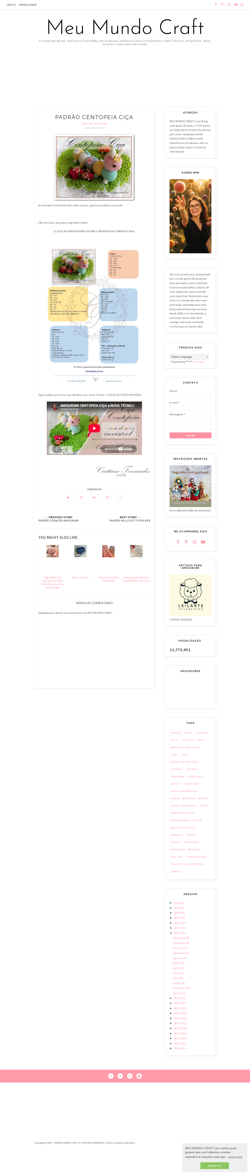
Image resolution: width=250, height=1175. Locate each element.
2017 (177, 1003)
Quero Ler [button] (215, 1165)
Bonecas (176, 834)
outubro (178, 948)
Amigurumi (178, 776)
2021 (177, 923)
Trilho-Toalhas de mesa (187, 864)
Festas (175, 783)
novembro (179, 943)
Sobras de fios (196, 856)
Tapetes (191, 834)
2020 (177, 928)
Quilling (177, 856)
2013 (177, 1023)
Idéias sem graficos (184, 761)
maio (176, 973)
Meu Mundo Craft (125, 29)
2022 (177, 918)
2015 (177, 1013)
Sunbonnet (191, 842)
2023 (177, 912)
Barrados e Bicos (183, 812)
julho (176, 963)
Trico (184, 754)
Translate (199, 361)
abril (176, 978)
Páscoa (176, 842)
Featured (100, 123)
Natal (201, 740)
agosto (177, 958)
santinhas (178, 849)
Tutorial (177, 769)
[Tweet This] (68, 497)
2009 (177, 1043)
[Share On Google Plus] (94, 497)
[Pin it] (107, 497)
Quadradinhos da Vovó (187, 820)
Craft (188, 732)
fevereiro (179, 988)
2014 (177, 1018)
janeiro (177, 993)
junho (176, 968)
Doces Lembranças (183, 805)
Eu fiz (175, 740)
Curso (175, 798)
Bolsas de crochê (183, 827)
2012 (177, 1028)
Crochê (87, 123)
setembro (179, 953)
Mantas (204, 798)
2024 (177, 907)
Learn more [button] (235, 1156)
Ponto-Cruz (192, 783)
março (177, 983)
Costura (188, 740)
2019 (177, 933)
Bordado (189, 798)
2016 (177, 1008)
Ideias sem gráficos (184, 791)
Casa (174, 754)
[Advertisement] (125, 71)
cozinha (192, 769)
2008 (177, 1048)
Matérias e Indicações (186, 747)
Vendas (176, 871)
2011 (177, 1033)
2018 (177, 998)
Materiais (194, 849)
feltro (204, 805)
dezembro (179, 938)
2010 (177, 1038)
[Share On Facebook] (81, 497)
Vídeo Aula (195, 776)
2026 (177, 902)
